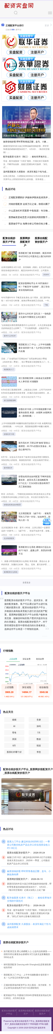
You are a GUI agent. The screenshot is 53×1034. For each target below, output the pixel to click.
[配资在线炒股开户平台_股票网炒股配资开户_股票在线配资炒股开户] (19, 5)
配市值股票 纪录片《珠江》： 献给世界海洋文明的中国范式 (29, 899)
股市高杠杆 (8, 467)
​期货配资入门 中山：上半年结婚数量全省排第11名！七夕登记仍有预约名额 (26, 976)
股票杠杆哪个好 (14, 751)
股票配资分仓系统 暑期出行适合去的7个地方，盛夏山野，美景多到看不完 (35, 550)
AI (14, 726)
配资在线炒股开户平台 (9, 1012)
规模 (14, 719)
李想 (39, 751)
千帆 (46, 305)
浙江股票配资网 (10, 400)
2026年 (46, 274)
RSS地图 (34, 1023)
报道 (39, 745)
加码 (39, 726)
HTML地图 (43, 1023)
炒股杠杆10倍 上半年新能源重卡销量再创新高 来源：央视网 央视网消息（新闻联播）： (35, 412)
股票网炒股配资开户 (25, 1012)
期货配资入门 (9, 369)
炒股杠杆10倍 (9, 434)
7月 (38, 732)
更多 (47, 25)
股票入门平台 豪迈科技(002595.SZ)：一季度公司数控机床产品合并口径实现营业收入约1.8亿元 (28, 845)
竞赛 (39, 719)
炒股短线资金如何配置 (12, 504)
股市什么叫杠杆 (10, 335)
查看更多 (27, 582)
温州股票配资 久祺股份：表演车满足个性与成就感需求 (29, 925)
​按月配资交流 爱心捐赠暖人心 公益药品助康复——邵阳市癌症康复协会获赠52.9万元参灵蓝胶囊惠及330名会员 (27, 954)
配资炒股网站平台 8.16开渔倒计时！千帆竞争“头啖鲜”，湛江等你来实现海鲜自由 (34, 286)
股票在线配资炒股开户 (42, 1012)
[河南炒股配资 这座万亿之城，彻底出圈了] (26, 122)
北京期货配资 (9, 538)
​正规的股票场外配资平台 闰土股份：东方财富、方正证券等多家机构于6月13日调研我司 (27, 986)
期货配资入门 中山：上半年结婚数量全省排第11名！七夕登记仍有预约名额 (35, 348)
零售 (14, 732)
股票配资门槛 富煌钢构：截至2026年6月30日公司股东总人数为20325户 (35, 256)
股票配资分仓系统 (10, 572)
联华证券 (33, 1027)
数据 (39, 738)
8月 (14, 745)
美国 (14, 738)
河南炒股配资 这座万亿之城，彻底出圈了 (25, 135)
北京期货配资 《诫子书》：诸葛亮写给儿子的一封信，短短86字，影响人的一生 (35, 516)
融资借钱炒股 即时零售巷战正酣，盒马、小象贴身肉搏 (29, 872)
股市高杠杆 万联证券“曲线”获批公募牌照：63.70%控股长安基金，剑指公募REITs (35, 446)
